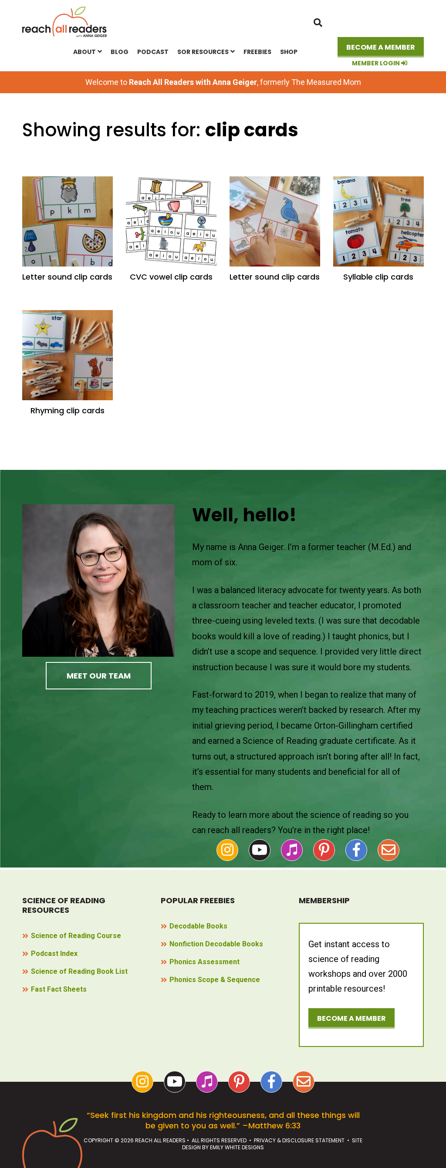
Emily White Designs (237, 1147)
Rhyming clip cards (67, 410)
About (84, 51)
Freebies (257, 52)
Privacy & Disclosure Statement (299, 1140)
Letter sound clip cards (67, 276)
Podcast (153, 52)
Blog (119, 52)
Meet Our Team (99, 675)
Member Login (376, 63)
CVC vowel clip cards (171, 276)
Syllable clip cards (378, 276)
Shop (288, 52)
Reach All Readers (65, 22)
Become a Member (380, 47)
